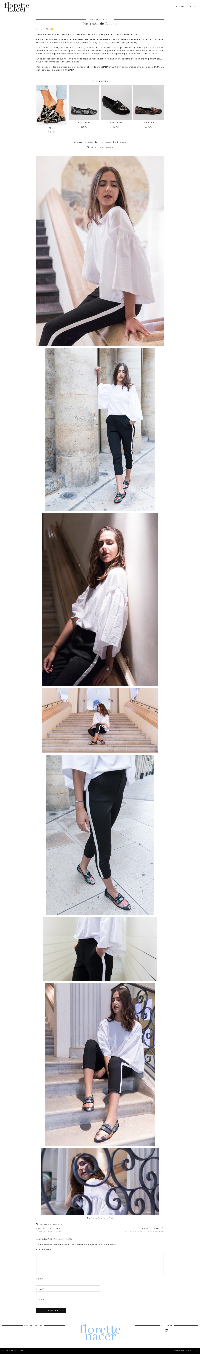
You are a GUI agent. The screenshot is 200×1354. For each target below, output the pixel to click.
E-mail (40, 1289)
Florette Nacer (17, 1351)
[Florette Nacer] (17, 7)
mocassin (44, 1224)
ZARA (123, 142)
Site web (40, 1299)
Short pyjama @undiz (48, 1229)
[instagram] (166, 1331)
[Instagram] (191, 6)
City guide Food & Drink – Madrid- (144, 1229)
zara (60, 1224)
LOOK (110, 19)
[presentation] (33, 109)
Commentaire (44, 1249)
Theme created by (186, 1351)
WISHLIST (180, 6)
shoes (53, 1224)
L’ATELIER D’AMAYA (103, 147)
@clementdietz (105, 1218)
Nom (39, 1278)
